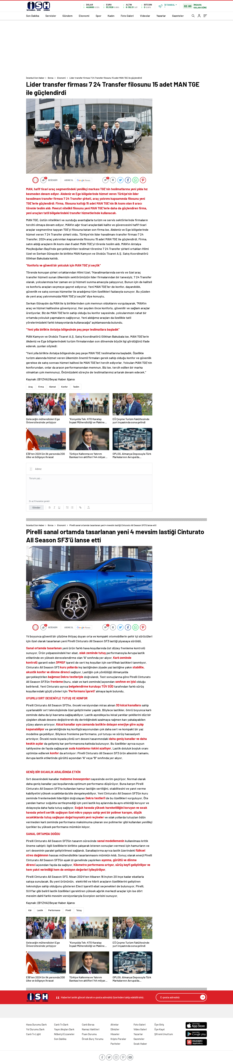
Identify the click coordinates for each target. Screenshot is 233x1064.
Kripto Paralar (118, 1038)
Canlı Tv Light (33, 1034)
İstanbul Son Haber (35, 77)
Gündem (67, 15)
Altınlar (115, 1024)
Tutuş (79, 910)
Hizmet (52, 386)
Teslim (76, 386)
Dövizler (115, 1029)
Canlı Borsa (88, 1024)
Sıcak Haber (140, 1043)
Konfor (64, 386)
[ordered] (67, 507)
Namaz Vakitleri (90, 1029)
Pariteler (115, 1043)
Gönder (36, 507)
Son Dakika (32, 15)
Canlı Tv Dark (61, 1024)
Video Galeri (140, 1029)
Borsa (50, 77)
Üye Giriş (159, 1024)
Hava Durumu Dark (36, 1024)
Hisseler (115, 1034)
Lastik (40, 910)
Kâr (30, 910)
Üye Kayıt (159, 1029)
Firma (41, 386)
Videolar (145, 15)
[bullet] (72, 507)
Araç (30, 386)
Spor (98, 15)
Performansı (54, 910)
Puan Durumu (89, 1034)
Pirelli (68, 910)
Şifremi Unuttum (163, 1034)
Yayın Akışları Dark (64, 1029)
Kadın (111, 15)
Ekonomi (84, 15)
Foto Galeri (127, 15)
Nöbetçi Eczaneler (64, 1034)
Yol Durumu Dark (35, 1029)
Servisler (50, 15)
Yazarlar (161, 15)
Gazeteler (178, 15)
